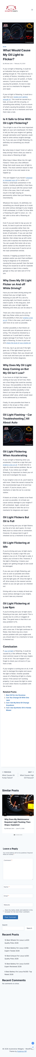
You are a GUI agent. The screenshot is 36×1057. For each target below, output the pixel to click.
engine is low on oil (10, 465)
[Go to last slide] (5, 814)
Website (7, 905)
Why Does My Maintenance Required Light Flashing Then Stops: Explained (17, 822)
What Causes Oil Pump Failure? (8, 775)
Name (7, 887)
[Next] (30, 814)
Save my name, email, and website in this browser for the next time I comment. (19, 911)
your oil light (9, 651)
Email (6, 896)
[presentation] (18, 805)
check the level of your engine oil (18, 343)
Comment (8, 860)
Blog (4, 46)
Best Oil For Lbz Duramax (15, 695)
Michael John (9, 63)
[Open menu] (32, 9)
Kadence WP (22, 1051)
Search (4, 925)
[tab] (14, 834)
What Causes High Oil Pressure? (27, 775)
